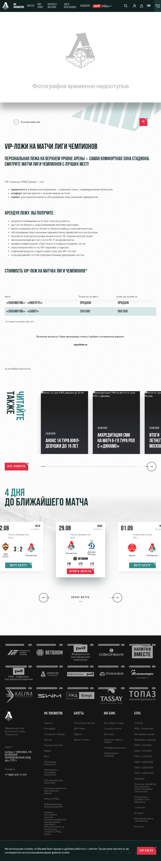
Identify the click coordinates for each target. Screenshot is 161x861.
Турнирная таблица (54, 734)
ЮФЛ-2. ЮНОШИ (143, 751)
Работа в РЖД (51, 799)
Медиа (47, 751)
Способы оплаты (112, 728)
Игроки (48, 739)
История (138, 813)
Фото (46, 756)
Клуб (137, 713)
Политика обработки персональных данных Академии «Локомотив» (145, 788)
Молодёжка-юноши (144, 734)
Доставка (109, 734)
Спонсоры (139, 807)
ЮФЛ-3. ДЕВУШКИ (143, 773)
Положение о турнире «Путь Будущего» (142, 799)
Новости (48, 723)
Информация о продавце (111, 754)
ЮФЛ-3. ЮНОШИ (143, 756)
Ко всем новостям (30, 122)
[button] (43, 466)
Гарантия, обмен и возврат (113, 740)
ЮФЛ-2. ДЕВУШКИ (143, 767)
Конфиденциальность (115, 747)
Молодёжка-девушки (145, 739)
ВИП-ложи (40, 6)
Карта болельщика (70, 6)
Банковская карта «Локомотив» (143, 819)
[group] (64, 422)
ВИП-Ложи (79, 728)
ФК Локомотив (18, 6)
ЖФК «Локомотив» (144, 728)
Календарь (50, 728)
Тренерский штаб (53, 745)
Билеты (30, 6)
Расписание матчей (84, 723)
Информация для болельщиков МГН (53, 805)
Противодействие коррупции (53, 781)
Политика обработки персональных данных (55, 791)
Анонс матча (80, 597)
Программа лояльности (50, 763)
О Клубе (138, 723)
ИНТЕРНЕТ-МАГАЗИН (52, 6)
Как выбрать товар (114, 723)
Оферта (78, 734)
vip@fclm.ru (80, 344)
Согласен (146, 850)
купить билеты (81, 571)
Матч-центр (18, 565)
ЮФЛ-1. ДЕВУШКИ (143, 762)
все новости (16, 466)
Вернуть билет (81, 739)
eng (148, 6)
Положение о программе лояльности (51, 772)
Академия (85, 6)
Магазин (109, 713)
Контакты (139, 826)
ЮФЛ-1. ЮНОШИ (142, 745)
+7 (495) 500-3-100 (16, 774)
